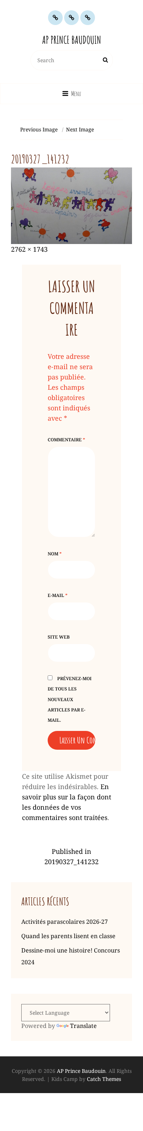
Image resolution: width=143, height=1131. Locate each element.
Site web (59, 637)
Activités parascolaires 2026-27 (64, 922)
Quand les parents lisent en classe (68, 936)
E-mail (57, 595)
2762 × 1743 (29, 249)
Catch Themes (104, 1078)
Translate (83, 1026)
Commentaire (66, 440)
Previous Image (39, 129)
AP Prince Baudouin (71, 39)
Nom (55, 554)
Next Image (80, 129)
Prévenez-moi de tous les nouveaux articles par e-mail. (70, 699)
